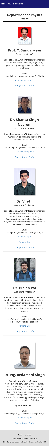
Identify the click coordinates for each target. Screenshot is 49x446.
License (28, 435)
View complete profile (24, 80)
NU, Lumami (15, 3)
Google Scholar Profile (24, 85)
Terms (20, 435)
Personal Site (24, 242)
